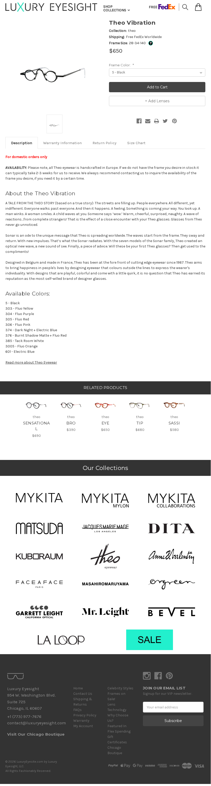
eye (105, 423)
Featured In (116, 726)
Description (21, 143)
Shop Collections (115, 8)
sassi (174, 423)
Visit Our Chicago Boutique (36, 734)
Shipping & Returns (82, 702)
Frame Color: (121, 65)
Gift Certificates (117, 739)
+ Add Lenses (157, 101)
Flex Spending (119, 731)
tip (139, 423)
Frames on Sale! (116, 696)
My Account (83, 726)
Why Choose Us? (117, 718)
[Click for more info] (149, 43)
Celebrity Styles (120, 688)
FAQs (77, 710)
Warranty (81, 720)
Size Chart (136, 143)
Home (78, 688)
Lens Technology (116, 707)
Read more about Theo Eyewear (31, 362)
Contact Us (82, 693)
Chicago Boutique (114, 750)
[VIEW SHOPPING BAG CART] (198, 7)
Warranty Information (62, 143)
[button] (39, 498)
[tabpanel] (36, 416)
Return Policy (104, 143)
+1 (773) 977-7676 (24, 716)
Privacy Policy (84, 715)
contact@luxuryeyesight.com (36, 722)
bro (71, 423)
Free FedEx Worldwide (144, 37)
